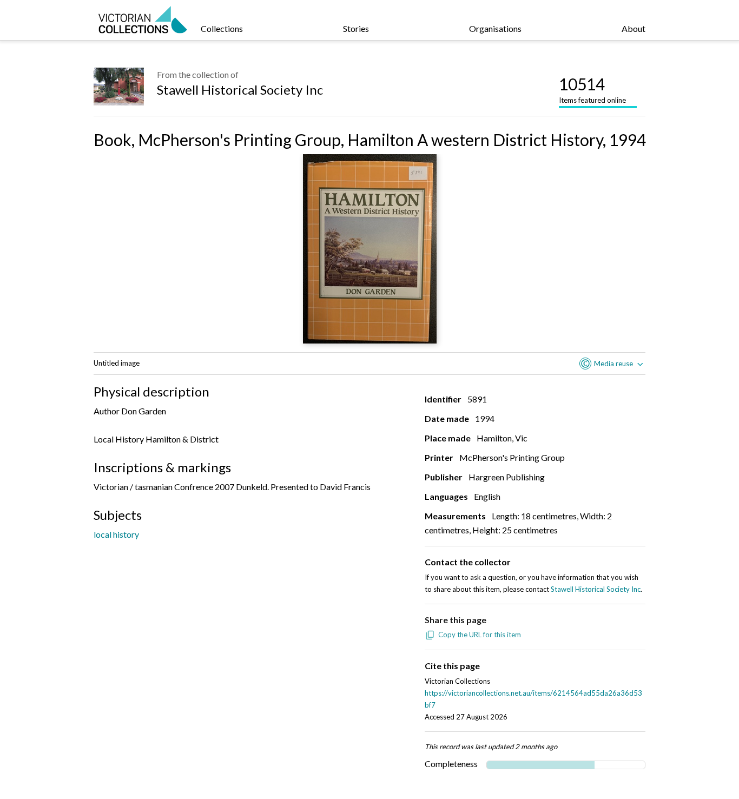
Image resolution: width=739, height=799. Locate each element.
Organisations (495, 28)
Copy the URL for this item (479, 634)
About (633, 28)
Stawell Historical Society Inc (240, 89)
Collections (222, 28)
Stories (356, 28)
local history (116, 534)
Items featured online (592, 89)
